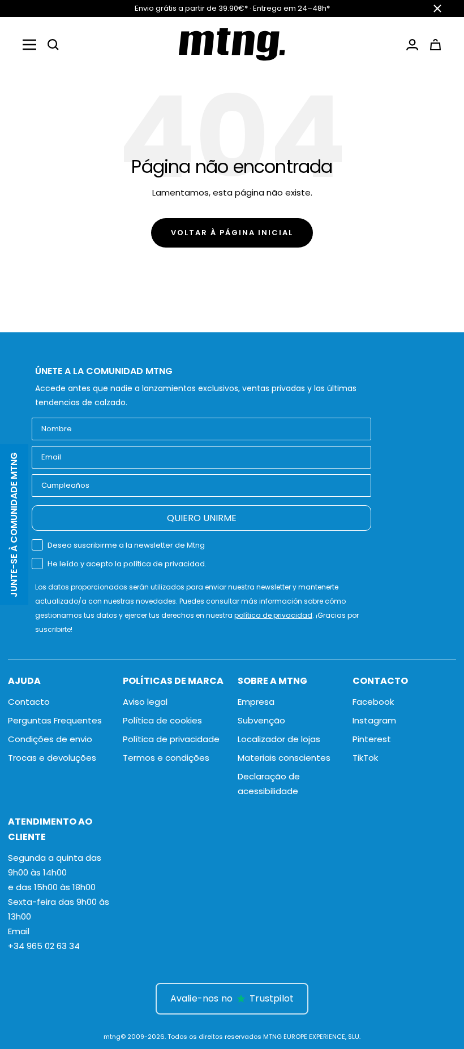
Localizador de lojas (279, 739)
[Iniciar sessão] (412, 44)
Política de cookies (162, 720)
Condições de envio (50, 739)
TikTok (365, 758)
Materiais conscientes (284, 758)
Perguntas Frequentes (55, 720)
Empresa (256, 702)
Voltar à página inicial (232, 232)
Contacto (29, 702)
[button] (53, 44)
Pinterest (372, 739)
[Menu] (29, 44)
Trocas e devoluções (52, 758)
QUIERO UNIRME (202, 518)
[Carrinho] (435, 44)
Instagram (374, 720)
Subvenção (261, 720)
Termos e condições (166, 758)
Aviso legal (145, 702)
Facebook (373, 702)
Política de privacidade (171, 739)
